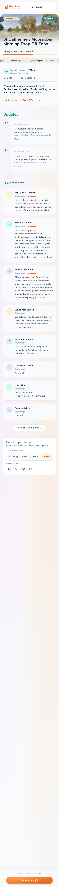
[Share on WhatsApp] (23, 469)
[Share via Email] (31, 469)
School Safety (11, 100)
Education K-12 (11, 19)
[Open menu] (52, 7)
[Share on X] (16, 469)
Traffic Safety (28, 100)
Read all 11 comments (29, 427)
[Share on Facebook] (9, 469)
